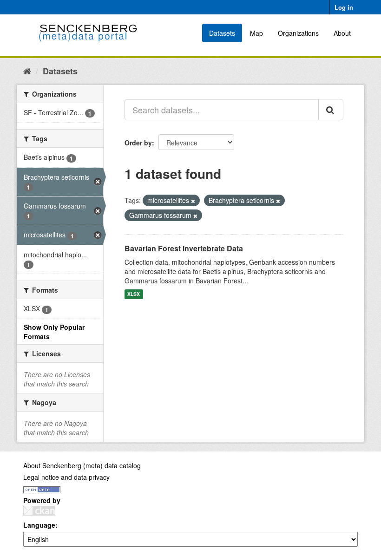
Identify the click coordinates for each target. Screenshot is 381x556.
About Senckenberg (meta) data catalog (82, 465)
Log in (344, 7)
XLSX (133, 294)
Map (256, 33)
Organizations (298, 33)
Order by (138, 142)
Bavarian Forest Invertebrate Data (184, 248)
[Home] (27, 71)
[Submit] (330, 109)
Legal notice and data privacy (66, 477)
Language (39, 525)
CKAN (39, 511)
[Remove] (193, 200)
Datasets (222, 33)
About (342, 33)
